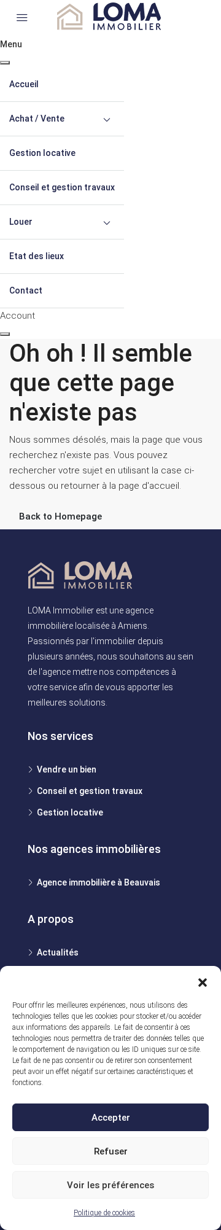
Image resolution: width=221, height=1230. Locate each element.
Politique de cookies (104, 1213)
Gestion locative (42, 153)
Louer (21, 222)
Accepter (110, 1117)
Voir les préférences (110, 1185)
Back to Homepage (60, 516)
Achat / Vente (36, 118)
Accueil (24, 84)
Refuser (111, 1151)
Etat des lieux (36, 256)
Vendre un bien (66, 769)
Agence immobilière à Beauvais (98, 882)
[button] (202, 981)
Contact (25, 290)
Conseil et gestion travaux (62, 187)
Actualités (58, 952)
